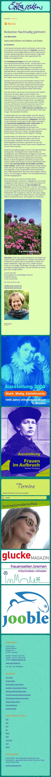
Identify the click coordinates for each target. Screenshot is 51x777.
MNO (7, 733)
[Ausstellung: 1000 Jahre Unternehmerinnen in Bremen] (25, 405)
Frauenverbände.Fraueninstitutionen (18, 695)
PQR (7, 737)
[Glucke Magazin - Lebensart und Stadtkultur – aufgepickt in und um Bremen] (25, 561)
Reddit (26, 16)
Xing (17, 16)
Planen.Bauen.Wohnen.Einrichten (17, 698)
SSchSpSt (9, 740)
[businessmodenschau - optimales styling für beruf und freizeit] (25, 548)
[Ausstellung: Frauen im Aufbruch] (25, 476)
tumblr (23, 16)
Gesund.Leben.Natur (13, 702)
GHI (7, 726)
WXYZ (8, 747)
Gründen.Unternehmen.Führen (16, 688)
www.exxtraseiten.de (13, 663)
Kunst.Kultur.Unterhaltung (15, 684)
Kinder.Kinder (10, 681)
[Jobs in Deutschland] (25, 633)
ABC (7, 719)
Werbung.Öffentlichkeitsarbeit (16, 691)
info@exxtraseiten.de (18, 660)
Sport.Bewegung (11, 705)
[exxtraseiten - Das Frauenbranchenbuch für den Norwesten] (25, 10)
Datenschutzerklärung (13, 766)
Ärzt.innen (9, 678)
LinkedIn (14, 16)
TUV (7, 744)
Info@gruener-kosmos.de (13, 286)
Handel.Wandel (11, 709)
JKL (7, 730)
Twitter (8, 16)
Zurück (6, 325)
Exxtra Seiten (7, 18)
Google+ (11, 16)
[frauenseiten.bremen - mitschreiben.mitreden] (25, 584)
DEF (7, 723)
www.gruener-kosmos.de (12, 288)
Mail (20, 16)
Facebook (5, 16)
